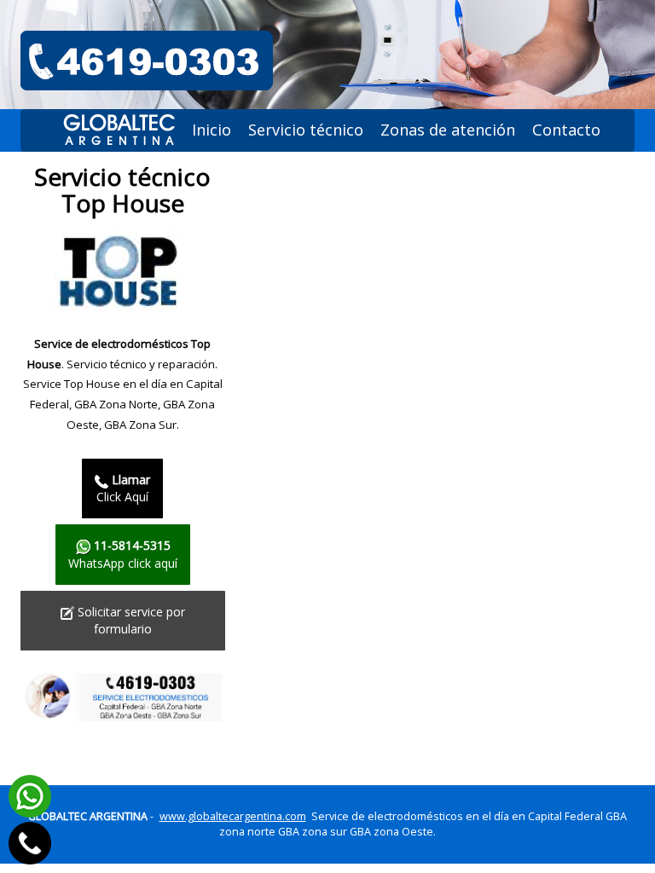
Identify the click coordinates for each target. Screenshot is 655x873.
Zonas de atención (447, 129)
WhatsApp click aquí (122, 553)
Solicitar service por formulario (129, 620)
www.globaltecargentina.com (232, 816)
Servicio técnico (305, 129)
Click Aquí (123, 488)
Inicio (211, 129)
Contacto (566, 129)
